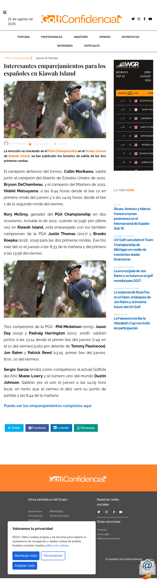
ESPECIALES (92, 45)
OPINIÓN (104, 36)
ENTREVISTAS (130, 36)
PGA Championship (18, 58)
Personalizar (53, 556)
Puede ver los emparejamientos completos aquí (47, 405)
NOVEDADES (65, 45)
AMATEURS (81, 36)
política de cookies (56, 545)
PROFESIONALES (51, 36)
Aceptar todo (25, 565)
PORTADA (24, 36)
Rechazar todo (26, 556)
